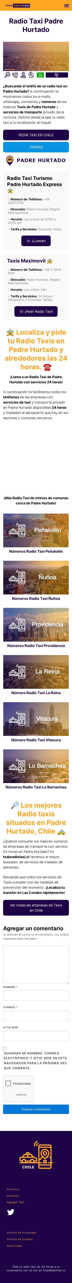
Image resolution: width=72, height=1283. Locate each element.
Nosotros (13, 1189)
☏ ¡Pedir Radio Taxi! (36, 311)
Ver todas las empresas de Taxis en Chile (36, 907)
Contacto (13, 1195)
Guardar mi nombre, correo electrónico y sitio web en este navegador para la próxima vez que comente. (35, 1060)
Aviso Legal (14, 1245)
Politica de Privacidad (21, 1232)
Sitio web (10, 1027)
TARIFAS (36, 147)
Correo (10, 1007)
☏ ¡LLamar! (36, 241)
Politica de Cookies (20, 1239)
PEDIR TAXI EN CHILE (36, 135)
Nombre (10, 987)
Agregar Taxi (15, 1202)
